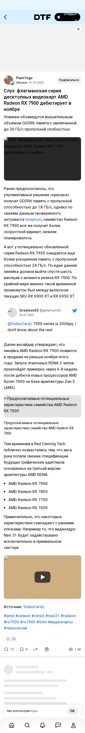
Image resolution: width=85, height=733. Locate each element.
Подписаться (69, 80)
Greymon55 (29, 310)
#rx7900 (27, 622)
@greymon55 (50, 310)
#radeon (22, 615)
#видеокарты (60, 622)
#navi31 (52, 615)
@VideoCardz (20, 323)
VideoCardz (33, 606)
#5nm (41, 622)
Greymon (33, 219)
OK (72, 711)
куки (34, 711)
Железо (22, 82)
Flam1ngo (24, 78)
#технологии (15, 628)
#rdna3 (37, 615)
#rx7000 (11, 622)
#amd (9, 615)
